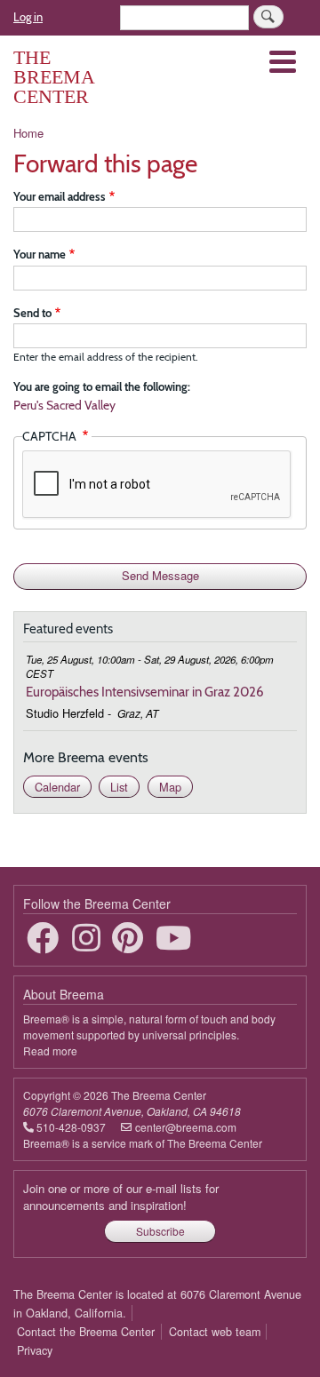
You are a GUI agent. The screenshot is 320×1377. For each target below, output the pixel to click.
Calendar (57, 786)
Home (28, 132)
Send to (32, 313)
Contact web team (214, 1332)
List (119, 786)
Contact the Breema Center (86, 1332)
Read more (50, 1050)
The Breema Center (53, 76)
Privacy (34, 1350)
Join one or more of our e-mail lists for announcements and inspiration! (121, 1197)
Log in (28, 17)
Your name (39, 254)
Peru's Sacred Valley (64, 405)
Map (170, 786)
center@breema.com (185, 1126)
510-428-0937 (71, 1126)
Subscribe (160, 1230)
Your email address (59, 196)
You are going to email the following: (101, 386)
